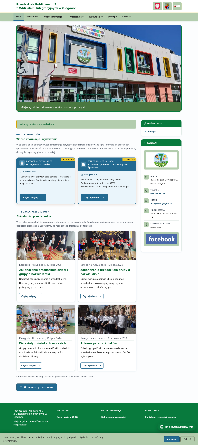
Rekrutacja (94, 16)
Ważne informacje (53, 16)
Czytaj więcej (34, 198)
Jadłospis (112, 16)
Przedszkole (76, 16)
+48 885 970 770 (158, 193)
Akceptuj (171, 439)
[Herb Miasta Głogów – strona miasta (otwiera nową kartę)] (167, 6)
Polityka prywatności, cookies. (160, 417)
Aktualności (32, 16)
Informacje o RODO (67, 417)
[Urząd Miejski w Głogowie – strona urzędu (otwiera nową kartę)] (157, 6)
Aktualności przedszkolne (38, 387)
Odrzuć (187, 439)
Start (18, 16)
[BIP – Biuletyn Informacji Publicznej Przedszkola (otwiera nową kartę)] (177, 6)
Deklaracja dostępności (113, 417)
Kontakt (126, 16)
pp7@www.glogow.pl (161, 203)
